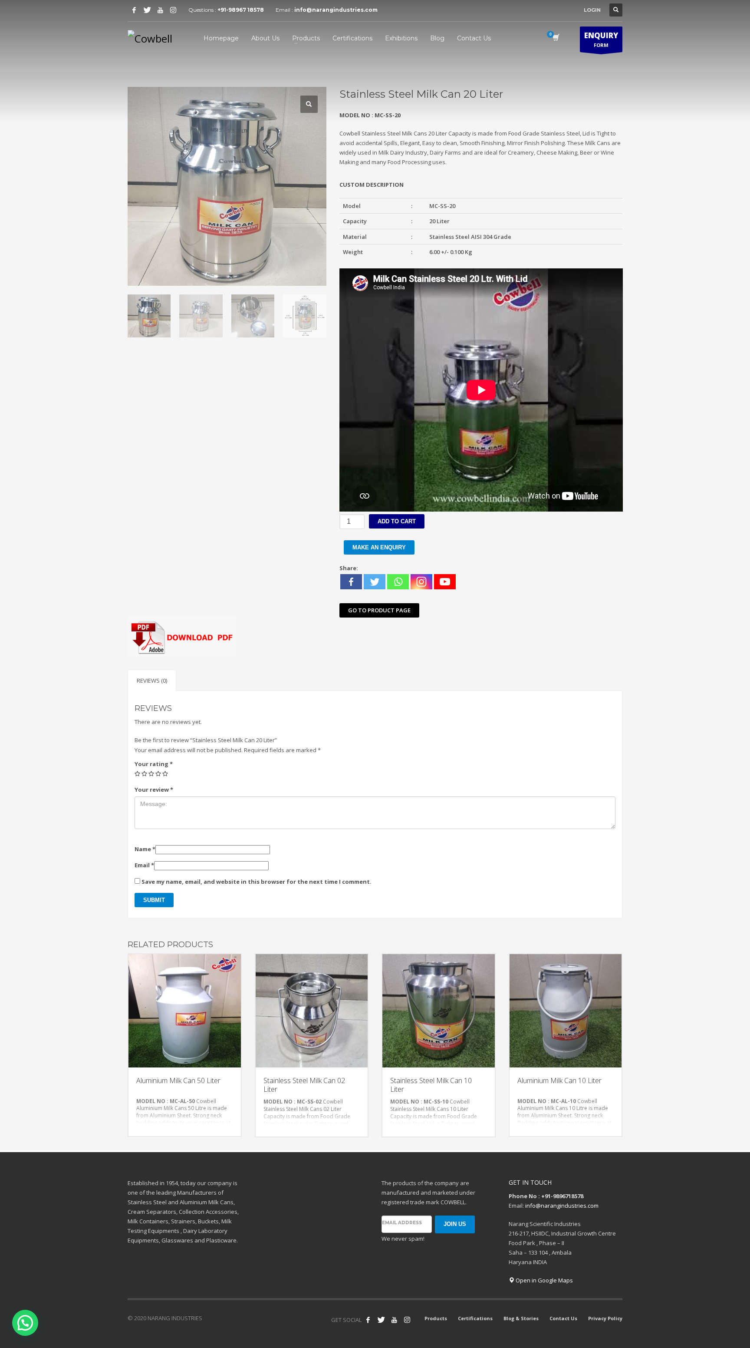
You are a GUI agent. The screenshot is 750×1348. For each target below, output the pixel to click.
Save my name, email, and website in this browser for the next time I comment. (256, 881)
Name (145, 849)
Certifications (475, 1318)
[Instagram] (173, 10)
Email (144, 865)
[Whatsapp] (398, 581)
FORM (601, 39)
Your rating (154, 764)
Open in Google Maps (543, 1280)
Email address (402, 1223)
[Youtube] (160, 10)
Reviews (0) (152, 680)
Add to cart (397, 521)
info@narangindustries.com (336, 10)
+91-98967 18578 (240, 10)
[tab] (152, 680)
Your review (154, 789)
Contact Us (563, 1318)
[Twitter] (147, 10)
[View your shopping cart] (555, 38)
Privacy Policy (605, 1318)
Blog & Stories (521, 1318)
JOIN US (455, 1224)
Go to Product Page (379, 610)
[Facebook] (134, 10)
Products (435, 1318)
